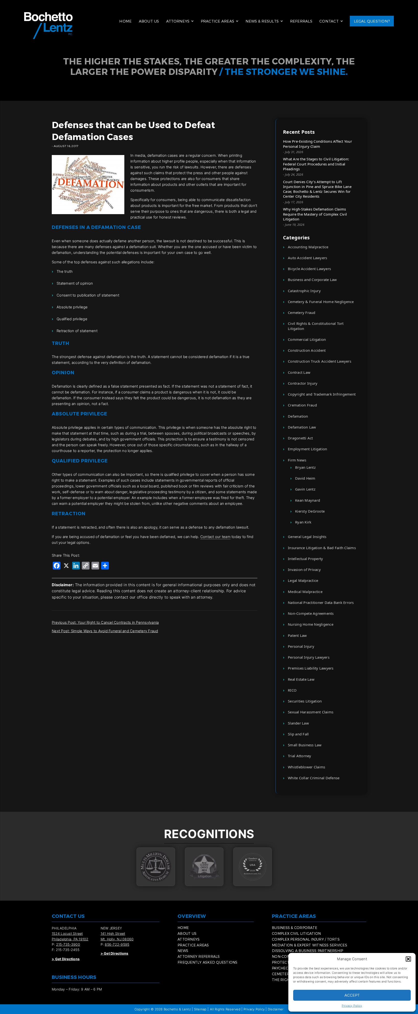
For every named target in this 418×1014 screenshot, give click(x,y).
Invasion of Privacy (304, 569)
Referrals (301, 21)
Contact (329, 21)
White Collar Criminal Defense (313, 777)
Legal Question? (372, 21)
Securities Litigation (305, 701)
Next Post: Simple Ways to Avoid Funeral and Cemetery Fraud (105, 631)
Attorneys (177, 21)
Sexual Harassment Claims (310, 712)
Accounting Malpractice (308, 246)
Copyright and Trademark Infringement (322, 394)
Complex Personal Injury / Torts (306, 939)
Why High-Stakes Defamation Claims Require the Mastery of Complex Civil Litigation (315, 214)
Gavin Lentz (305, 489)
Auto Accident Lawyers (307, 257)
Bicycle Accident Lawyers (309, 268)
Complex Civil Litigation (296, 933)
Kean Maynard (307, 500)
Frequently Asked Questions (208, 962)
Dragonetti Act (300, 438)
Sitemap (200, 1009)
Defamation (298, 416)
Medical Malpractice (305, 591)
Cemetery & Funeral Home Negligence (321, 301)
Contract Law (299, 372)
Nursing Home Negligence (310, 624)
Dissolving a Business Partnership (307, 951)
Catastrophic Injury (304, 290)
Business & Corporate (294, 928)
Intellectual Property (305, 558)
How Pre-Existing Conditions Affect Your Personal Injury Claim (317, 143)
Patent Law (297, 635)
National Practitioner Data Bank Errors (321, 602)
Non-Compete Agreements (311, 613)
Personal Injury (301, 646)
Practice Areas (217, 21)
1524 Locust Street (67, 933)
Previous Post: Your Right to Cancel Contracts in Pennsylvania (105, 622)
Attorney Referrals (199, 956)
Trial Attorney (299, 755)
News (183, 951)
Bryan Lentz (305, 467)
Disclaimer (276, 1009)
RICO (292, 690)
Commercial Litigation (307, 339)
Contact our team (215, 536)
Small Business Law (305, 744)
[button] (408, 959)
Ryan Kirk (303, 522)
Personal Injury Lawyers (308, 657)
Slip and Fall (298, 734)
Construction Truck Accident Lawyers (319, 361)
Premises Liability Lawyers (311, 668)
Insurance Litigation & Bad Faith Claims (322, 547)
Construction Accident (307, 350)
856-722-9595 (117, 944)
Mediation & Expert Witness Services (309, 945)
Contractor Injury (302, 383)
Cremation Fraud (302, 405)
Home (125, 21)
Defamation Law (302, 427)
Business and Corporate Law (312, 279)
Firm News (297, 460)
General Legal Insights (307, 536)
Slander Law (298, 723)
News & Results (262, 21)
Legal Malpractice (303, 580)
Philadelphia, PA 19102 (70, 939)
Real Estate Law (301, 679)
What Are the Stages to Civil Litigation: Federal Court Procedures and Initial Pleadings (316, 163)
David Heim (305, 478)
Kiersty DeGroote (310, 511)
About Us (149, 21)
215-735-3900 (68, 944)
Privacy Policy (352, 1005)
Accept (352, 995)
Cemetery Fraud (301, 312)
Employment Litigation (307, 448)
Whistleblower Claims (306, 766)
